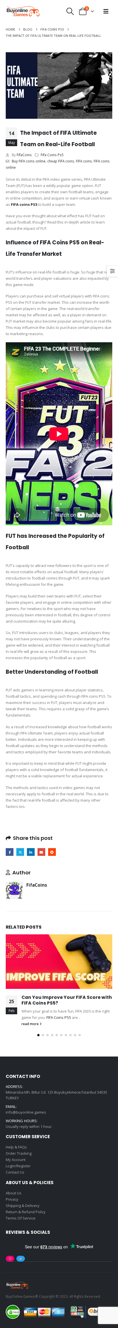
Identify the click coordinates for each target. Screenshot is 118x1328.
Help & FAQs (16, 1147)
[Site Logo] (23, 11)
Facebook (9, 852)
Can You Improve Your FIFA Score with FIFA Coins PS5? (66, 1000)
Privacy (12, 1199)
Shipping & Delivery (23, 1205)
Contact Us (15, 1172)
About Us (13, 1193)
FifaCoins (24, 154)
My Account (15, 1159)
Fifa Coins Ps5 (52, 154)
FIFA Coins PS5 (58, 1017)
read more (30, 1023)
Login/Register (18, 1165)
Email (41, 852)
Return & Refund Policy (26, 1211)
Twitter (20, 852)
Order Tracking (19, 1153)
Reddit (52, 852)
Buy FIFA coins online (29, 161)
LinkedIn (31, 852)
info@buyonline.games (26, 1112)
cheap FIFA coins (60, 161)
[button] (70, 11)
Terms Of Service (21, 1218)
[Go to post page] (59, 961)
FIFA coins (84, 161)
